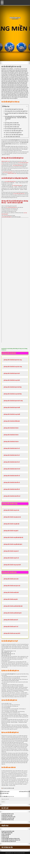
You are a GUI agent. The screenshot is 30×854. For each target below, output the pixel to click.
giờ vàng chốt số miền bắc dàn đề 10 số (12, 496)
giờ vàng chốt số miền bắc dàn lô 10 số (12, 469)
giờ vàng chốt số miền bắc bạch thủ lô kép (12, 387)
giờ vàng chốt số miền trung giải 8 (11, 530)
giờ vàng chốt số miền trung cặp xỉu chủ (12, 517)
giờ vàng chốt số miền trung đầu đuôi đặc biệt (13, 537)
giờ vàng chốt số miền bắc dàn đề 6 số (12, 482)
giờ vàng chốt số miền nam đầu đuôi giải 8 (12, 613)
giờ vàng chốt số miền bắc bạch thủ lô (12, 373)
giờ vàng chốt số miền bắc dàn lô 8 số (12, 462)
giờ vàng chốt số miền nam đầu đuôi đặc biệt (13, 606)
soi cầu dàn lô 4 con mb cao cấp (7, 818)
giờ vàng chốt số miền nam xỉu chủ (11, 579)
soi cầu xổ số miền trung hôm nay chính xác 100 (10, 840)
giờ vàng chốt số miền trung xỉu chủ (11, 510)
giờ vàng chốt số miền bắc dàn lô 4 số (12, 448)
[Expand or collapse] (27, 106)
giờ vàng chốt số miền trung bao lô (11, 551)
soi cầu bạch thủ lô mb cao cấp (7, 813)
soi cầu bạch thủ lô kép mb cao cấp (8, 816)
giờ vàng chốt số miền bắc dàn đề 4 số (12, 475)
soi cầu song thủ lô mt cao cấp (24, 791)
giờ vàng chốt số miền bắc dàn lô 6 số (12, 455)
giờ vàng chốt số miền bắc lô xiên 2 (11, 428)
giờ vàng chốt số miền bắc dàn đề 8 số (12, 489)
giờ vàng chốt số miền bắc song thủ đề (12, 414)
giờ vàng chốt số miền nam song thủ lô (12, 633)
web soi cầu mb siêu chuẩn (22, 68)
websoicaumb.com (15, 18)
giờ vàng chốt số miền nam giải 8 (11, 599)
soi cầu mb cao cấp (5, 835)
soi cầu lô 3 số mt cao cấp (4, 791)
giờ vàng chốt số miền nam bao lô (11, 619)
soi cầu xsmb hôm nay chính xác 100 (8, 841)
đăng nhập (5, 796)
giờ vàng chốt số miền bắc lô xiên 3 (11, 434)
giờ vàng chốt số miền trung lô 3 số (11, 558)
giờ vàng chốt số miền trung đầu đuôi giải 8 (13, 544)
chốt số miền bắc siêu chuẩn (6, 832)
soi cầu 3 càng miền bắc (6, 834)
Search (3, 801)
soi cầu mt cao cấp (10, 788)
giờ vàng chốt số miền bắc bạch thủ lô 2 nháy (13, 400)
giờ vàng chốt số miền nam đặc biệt (11, 592)
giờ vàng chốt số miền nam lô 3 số (11, 626)
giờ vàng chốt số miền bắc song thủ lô (12, 380)
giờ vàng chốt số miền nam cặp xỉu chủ (12, 585)
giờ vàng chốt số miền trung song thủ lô (12, 564)
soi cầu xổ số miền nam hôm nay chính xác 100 (10, 838)
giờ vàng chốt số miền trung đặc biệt (11, 524)
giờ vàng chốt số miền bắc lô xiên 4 (11, 441)
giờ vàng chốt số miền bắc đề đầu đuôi (12, 421)
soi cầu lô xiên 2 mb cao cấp (6, 815)
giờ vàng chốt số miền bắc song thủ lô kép (13, 394)
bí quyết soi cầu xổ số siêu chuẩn (7, 831)
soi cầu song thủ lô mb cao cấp (7, 819)
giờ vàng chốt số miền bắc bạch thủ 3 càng (13, 359)
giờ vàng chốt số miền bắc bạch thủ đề (12, 407)
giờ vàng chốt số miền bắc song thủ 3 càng (13, 366)
